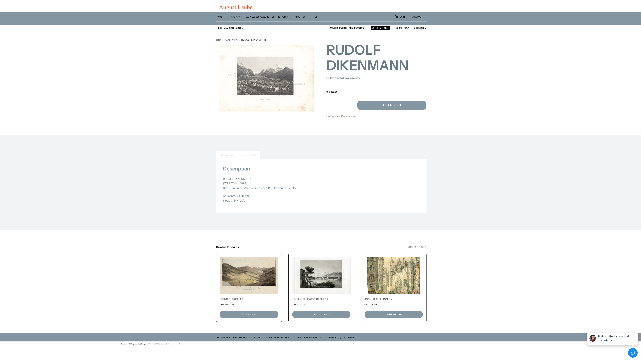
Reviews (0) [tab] (249, 155)
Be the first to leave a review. (343, 78)
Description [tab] (227, 155)
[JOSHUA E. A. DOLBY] (393, 275)
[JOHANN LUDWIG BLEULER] (321, 275)
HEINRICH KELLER (232, 299)
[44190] (266, 78)
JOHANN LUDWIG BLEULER (310, 299)
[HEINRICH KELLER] (249, 275)
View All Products (417, 246)
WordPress (179, 344)
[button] (316, 16)
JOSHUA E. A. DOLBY (378, 299)
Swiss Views (348, 116)
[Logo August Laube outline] (235, 6)
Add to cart (391, 105)
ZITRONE (150, 344)
